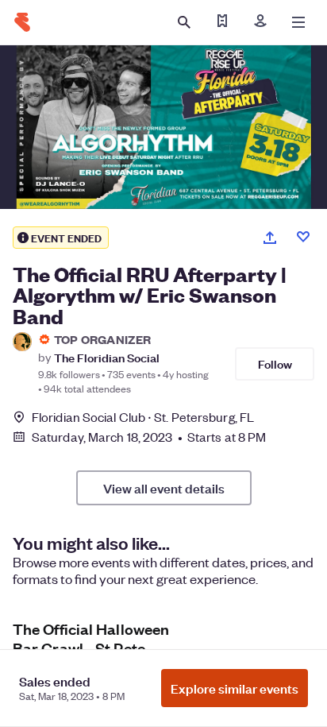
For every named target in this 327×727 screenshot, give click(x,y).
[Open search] (184, 22)
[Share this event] (270, 237)
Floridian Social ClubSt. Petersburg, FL (143, 416)
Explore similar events (234, 688)
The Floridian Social (107, 357)
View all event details (164, 488)
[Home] (22, 22)
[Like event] (303, 237)
